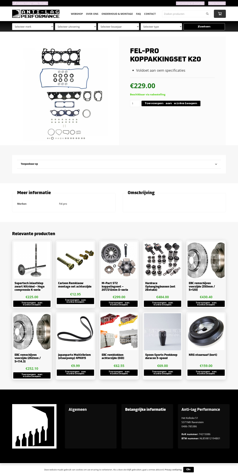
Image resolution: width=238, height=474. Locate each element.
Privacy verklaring (173, 469)
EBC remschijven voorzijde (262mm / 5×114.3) (28, 358)
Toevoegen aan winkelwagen (171, 103)
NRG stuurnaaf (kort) (203, 355)
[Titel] (35, 14)
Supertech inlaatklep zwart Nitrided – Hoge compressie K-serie (30, 286)
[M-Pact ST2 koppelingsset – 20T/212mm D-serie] (119, 260)
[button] (32, 304)
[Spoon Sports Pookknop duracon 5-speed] (162, 331)
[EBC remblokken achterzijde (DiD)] (119, 331)
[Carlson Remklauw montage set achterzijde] (75, 260)
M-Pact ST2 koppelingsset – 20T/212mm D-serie (115, 286)
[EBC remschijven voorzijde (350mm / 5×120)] (206, 260)
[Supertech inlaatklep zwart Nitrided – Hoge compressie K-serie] (31, 260)
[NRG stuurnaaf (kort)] (206, 331)
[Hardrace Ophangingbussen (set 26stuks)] (162, 260)
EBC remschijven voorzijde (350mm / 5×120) (202, 286)
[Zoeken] (207, 13)
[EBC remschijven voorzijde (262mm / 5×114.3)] (31, 331)
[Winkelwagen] (219, 14)
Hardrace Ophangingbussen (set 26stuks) (160, 286)
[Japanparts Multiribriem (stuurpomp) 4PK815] (75, 331)
